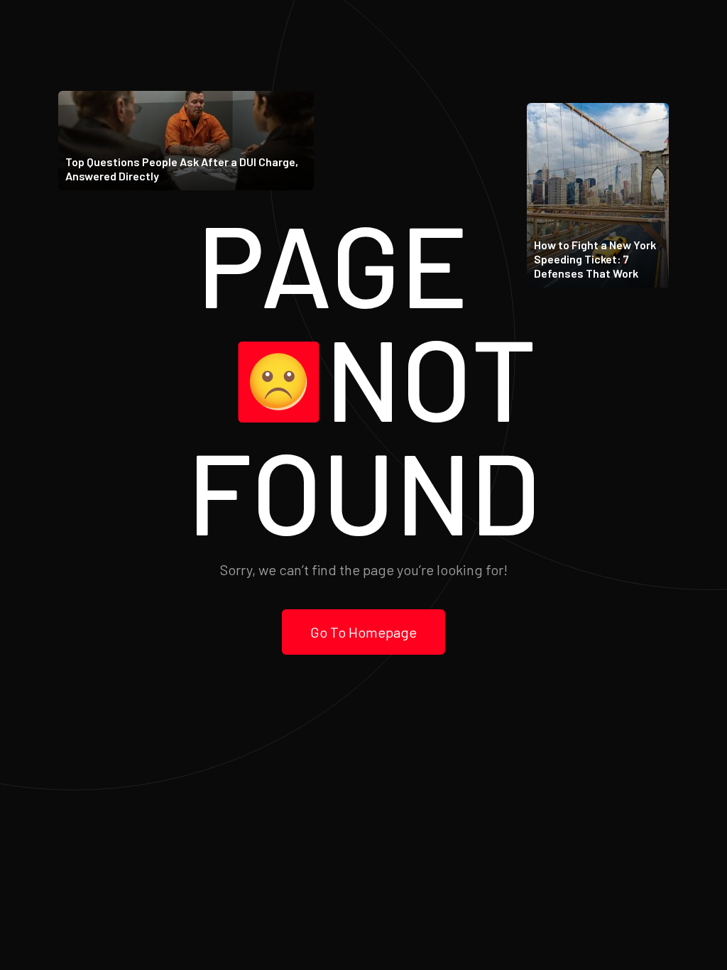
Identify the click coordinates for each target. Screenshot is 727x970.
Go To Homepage (363, 632)
